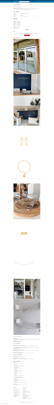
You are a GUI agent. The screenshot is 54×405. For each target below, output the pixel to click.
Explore (16, 0)
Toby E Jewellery (15, 384)
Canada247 (32, 402)
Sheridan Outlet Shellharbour (25, 396)
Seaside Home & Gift (16, 379)
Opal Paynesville (24, 393)
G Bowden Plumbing (16, 396)
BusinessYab (25, 402)
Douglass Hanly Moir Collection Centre (26, 391)
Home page (14, 0)
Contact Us (20, 0)
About (18, 0)
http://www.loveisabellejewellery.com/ (24, 16)
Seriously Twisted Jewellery (16, 367)
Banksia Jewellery (15, 372)
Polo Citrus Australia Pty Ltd (25, 397)
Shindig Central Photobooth (17, 392)
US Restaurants (28, 402)
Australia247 (15, 1)
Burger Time (24, 390)
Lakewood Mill (16, 393)
